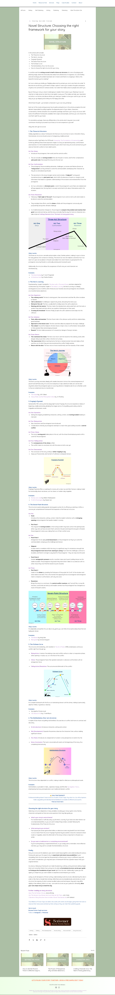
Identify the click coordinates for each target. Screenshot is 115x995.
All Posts (23, 10)
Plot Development (46, 930)
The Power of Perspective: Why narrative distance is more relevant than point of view (57, 970)
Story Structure (77, 930)
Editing (30, 10)
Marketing (64, 10)
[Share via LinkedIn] (37, 940)
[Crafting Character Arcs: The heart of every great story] (83, 959)
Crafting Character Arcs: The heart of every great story (82, 970)
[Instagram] (59, 987)
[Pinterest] (56, 987)
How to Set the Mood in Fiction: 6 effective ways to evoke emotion (31, 970)
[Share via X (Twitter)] (33, 940)
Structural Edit (67, 930)
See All (92, 950)
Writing (48, 10)
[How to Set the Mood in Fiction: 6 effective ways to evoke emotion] (32, 959)
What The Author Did (76, 10)
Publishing (56, 10)
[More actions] (85, 21)
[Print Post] (44, 940)
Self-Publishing (39, 10)
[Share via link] (41, 940)
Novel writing (57, 930)
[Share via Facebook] (29, 940)
